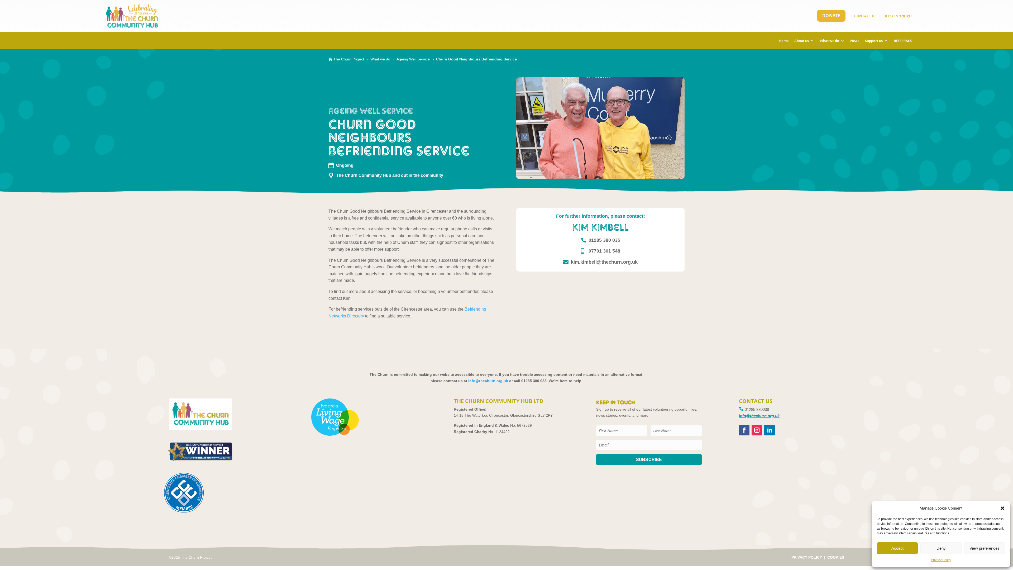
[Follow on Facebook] (744, 430)
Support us (874, 41)
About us (801, 41)
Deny (941, 548)
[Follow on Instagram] (757, 430)
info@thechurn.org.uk (488, 381)
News (854, 41)
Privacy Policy (941, 560)
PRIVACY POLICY (806, 557)
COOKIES (835, 557)
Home (784, 41)
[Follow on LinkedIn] (769, 430)
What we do (829, 41)
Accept (897, 548)
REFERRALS (903, 41)
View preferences (984, 548)
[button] (1002, 508)
